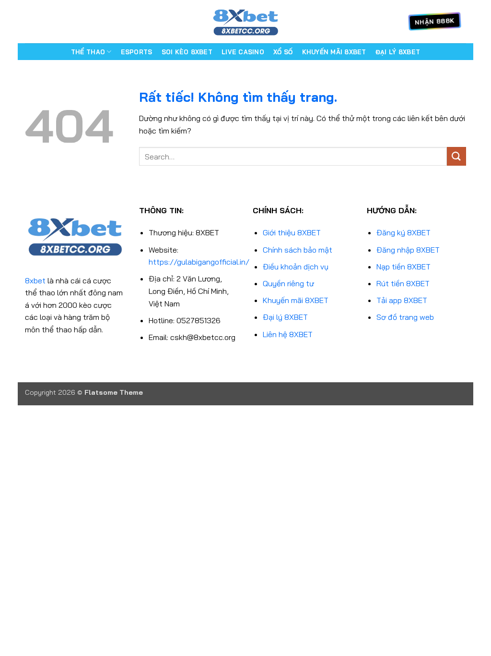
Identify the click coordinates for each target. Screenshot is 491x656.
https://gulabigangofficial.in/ (199, 262)
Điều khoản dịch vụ (295, 266)
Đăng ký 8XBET (403, 232)
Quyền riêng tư (288, 283)
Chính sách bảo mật (297, 250)
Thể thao (88, 52)
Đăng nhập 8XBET (408, 250)
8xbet (35, 280)
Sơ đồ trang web (405, 317)
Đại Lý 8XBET (397, 52)
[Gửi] (456, 156)
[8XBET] (245, 21)
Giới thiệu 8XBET (292, 232)
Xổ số (282, 52)
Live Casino (243, 52)
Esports (136, 52)
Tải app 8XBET (401, 300)
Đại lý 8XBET (285, 317)
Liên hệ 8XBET (288, 334)
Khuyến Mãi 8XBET (334, 52)
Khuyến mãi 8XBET (295, 300)
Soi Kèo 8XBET (187, 52)
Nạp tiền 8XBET (403, 266)
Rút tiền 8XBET (403, 283)
